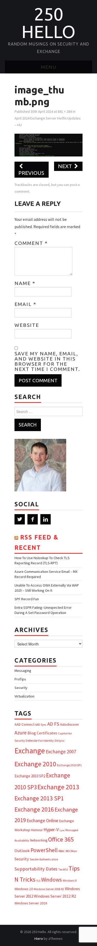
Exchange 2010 (35, 764)
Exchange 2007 (61, 751)
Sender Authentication (44, 859)
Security (20, 687)
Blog (31, 732)
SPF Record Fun (26, 599)
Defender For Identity (40, 740)
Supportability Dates (35, 869)
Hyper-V (51, 829)
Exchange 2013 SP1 (39, 798)
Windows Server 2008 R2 (49, 889)
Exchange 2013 (58, 787)
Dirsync (60, 740)
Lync (62, 830)
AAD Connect (24, 724)
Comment (31, 243)
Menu (48, 67)
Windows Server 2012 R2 (55, 896)
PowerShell (44, 850)
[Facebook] (32, 519)
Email (25, 304)
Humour (37, 830)
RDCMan (71, 851)
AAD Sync (41, 724)
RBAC (61, 851)
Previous (31, 173)
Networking (38, 840)
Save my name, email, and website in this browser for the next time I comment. (47, 361)
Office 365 (61, 839)
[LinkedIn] (45, 519)
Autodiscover (69, 724)
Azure (20, 733)
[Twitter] (19, 519)
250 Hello (48, 22)
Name (24, 283)
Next (65, 166)
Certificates (47, 733)
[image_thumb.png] (48, 144)
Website (26, 325)
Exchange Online (42, 820)
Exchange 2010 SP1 (69, 765)
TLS (38, 880)
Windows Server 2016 (30, 903)
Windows (51, 879)
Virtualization (24, 696)
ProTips (20, 679)
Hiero (38, 938)
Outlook (22, 850)
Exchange (29, 750)
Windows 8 (70, 880)
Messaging (22, 670)
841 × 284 (65, 111)
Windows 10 (23, 889)
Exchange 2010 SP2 (29, 776)
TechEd (63, 869)
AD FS (53, 724)
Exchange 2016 (34, 809)
